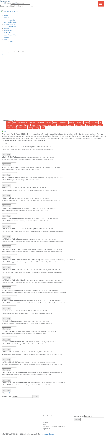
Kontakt (45, 422)
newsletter (12, 20)
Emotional (32, 122)
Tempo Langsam (97, 125)
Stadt (82, 125)
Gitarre (87, 122)
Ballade (9, 122)
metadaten (7, 33)
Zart (43, 128)
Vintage (37, 128)
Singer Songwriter (68, 125)
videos (6, 37)
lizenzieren (12, 26)
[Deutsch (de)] (9, 3)
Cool (14, 122)
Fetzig (55, 122)
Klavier (27, 125)
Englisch (48, 122)
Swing (88, 125)
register (11, 41)
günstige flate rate (10, 24)
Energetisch (40, 122)
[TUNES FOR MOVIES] (9, 11)
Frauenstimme (63, 122)
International (19, 125)
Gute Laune (94, 122)
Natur (49, 125)
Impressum (46, 429)
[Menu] (101, 4)
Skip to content (5, 1)
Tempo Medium (11, 128)
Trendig (31, 128)
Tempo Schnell (22, 128)
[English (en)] (20, 3)
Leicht (33, 125)
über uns (7, 18)
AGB (44, 424)
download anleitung (10, 22)
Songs (77, 125)
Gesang (71, 122)
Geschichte (79, 122)
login (5, 39)
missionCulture (49, 434)
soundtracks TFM (10, 35)
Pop (54, 125)
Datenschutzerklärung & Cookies (54, 426)
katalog (6, 28)
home (6, 16)
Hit (100, 122)
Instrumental (10, 125)
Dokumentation (22, 122)
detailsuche (8, 30)
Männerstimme (41, 125)
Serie (59, 125)
